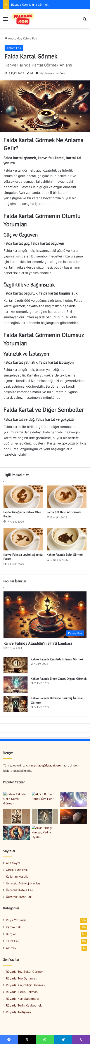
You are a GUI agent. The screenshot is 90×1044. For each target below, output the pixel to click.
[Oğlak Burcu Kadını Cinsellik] (16, 816)
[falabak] (23, 18)
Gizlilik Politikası (17, 870)
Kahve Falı (30, 38)
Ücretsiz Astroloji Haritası (23, 883)
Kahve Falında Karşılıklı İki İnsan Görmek (57, 659)
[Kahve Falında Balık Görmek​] (67, 539)
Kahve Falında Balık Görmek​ (65, 555)
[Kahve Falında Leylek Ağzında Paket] (23, 539)
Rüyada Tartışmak (18, 1012)
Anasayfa (14, 38)
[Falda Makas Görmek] (45, 816)
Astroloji (11, 948)
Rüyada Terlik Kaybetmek (24, 1005)
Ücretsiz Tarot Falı (18, 897)
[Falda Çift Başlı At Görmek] (67, 496)
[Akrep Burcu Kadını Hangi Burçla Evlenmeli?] (16, 833)
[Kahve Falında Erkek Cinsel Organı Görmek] (15, 684)
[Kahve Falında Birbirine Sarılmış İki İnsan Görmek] (15, 704)
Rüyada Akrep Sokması (26, 4)
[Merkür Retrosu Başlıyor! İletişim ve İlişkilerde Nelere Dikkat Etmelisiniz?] (73, 816)
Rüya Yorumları (16, 920)
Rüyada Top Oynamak (21, 978)
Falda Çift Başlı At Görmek (64, 512)
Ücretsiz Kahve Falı (19, 890)
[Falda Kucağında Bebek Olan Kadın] (23, 496)
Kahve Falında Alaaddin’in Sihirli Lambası (37, 643)
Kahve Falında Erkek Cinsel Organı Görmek (59, 679)
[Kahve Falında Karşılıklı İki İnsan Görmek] (15, 665)
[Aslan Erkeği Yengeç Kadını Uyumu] (45, 833)
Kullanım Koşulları (18, 876)
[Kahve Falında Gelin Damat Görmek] (16, 799)
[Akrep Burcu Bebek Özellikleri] (45, 799)
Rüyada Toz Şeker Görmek (24, 971)
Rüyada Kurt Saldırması (22, 998)
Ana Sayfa (13, 863)
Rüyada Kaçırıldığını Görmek (25, 985)
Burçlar (11, 934)
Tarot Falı (12, 941)
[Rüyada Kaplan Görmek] (73, 799)
